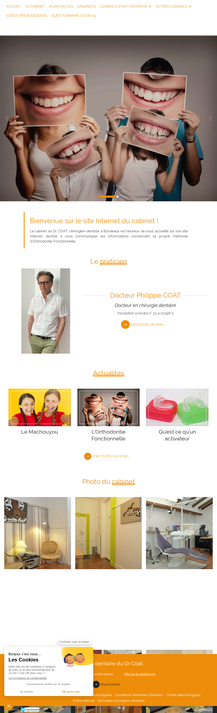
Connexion (204, 709)
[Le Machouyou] (39, 407)
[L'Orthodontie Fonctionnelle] (108, 407)
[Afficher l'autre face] (37, 533)
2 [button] (118, 197)
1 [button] (107, 197)
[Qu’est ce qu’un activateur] (177, 407)
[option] (108, 118)
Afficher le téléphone (139, 674)
